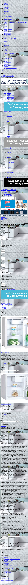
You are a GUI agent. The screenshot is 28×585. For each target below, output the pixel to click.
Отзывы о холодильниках (10, 565)
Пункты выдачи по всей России (12, 559)
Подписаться (4, 537)
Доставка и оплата (8, 4)
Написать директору (5, 583)
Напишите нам (7, 5)
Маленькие (6, 45)
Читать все (3, 426)
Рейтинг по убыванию (6, 303)
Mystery (5, 363)
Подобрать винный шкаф (10, 68)
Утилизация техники (9, 568)
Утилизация (7, 10)
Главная (6, 1)
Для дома (6, 64)
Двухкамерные (7, 31)
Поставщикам (7, 572)
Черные (5, 37)
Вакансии (6, 573)
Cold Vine (6, 66)
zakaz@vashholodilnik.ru (7, 580)
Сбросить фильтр (10, 289)
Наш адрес (6, 7)
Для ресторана (7, 62)
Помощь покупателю (9, 567)
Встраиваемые (7, 34)
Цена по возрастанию (6, 304)
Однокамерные (7, 33)
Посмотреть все (8, 29)
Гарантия (6, 3)
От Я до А (3, 308)
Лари (5, 46)
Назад (5, 26)
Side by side (9, 99)
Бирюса (5, 50)
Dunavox (6, 60)
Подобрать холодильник (10, 38)
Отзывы (6, 8)
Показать (3, 289)
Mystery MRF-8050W (6, 404)
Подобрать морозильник (10, 53)
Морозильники (8, 16)
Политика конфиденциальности (12, 569)
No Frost (6, 30)
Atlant (5, 51)
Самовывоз (6, 11)
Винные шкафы (8, 19)
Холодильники (7, 13)
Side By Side (7, 35)
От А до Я (3, 307)
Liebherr (6, 61)
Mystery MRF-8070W (6, 352)
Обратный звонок (5, 87)
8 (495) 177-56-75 (7, 76)
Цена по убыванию (5, 305)
